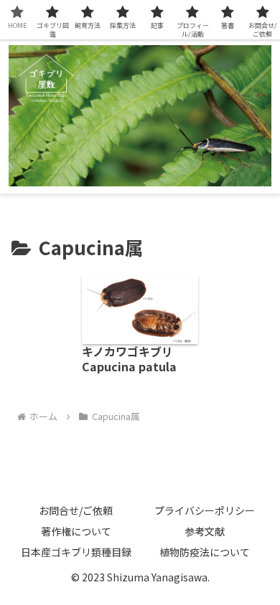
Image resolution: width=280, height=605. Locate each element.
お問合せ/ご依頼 (76, 510)
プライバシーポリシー (204, 510)
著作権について (76, 531)
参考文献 (205, 531)
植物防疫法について (204, 552)
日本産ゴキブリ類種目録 (76, 552)
